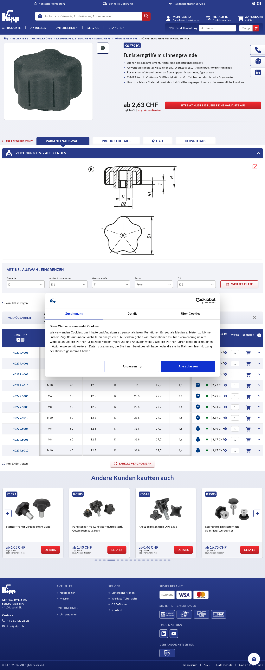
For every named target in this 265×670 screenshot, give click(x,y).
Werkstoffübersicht (124, 598)
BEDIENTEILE (20, 38)
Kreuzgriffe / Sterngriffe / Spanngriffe (83, 38)
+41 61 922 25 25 (17, 620)
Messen (64, 598)
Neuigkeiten (67, 592)
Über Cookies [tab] (191, 313)
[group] (33, 523)
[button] (95, 560)
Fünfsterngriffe (126, 38)
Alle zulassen (188, 366)
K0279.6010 (21, 450)
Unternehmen (67, 27)
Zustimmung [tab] (74, 313)
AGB (207, 665)
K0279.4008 (21, 374)
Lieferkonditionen (123, 592)
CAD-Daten (119, 604)
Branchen (117, 27)
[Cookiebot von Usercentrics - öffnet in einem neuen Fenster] (199, 301)
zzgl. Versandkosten (149, 110)
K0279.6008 (21, 439)
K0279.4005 (21, 352)
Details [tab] (132, 313)
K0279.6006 (21, 428)
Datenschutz (224, 665)
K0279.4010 (21, 385)
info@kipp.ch (15, 626)
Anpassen (130, 366)
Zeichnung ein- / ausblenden (40, 153)
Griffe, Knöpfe (42, 38)
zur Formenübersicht (19, 140)
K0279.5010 (21, 417)
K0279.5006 (21, 396)
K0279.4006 (21, 363)
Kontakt (117, 610)
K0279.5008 (21, 407)
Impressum (190, 665)
